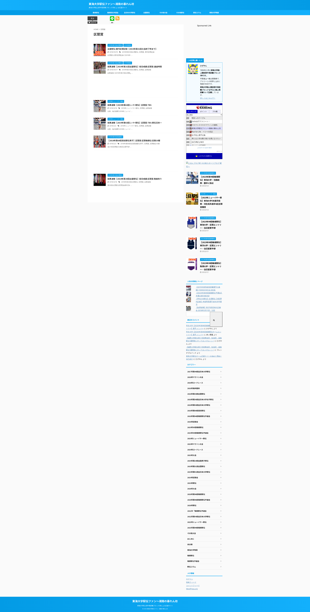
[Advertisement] (136, 87)
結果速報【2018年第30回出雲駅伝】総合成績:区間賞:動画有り (135, 178)
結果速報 (148, 70)
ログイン (189, 579)
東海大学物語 (214, 12)
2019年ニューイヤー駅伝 (130, 108)
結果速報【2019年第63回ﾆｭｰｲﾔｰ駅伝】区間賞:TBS (129, 104)
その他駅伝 (180, 12)
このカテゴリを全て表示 (204, 148)
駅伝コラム (197, 12)
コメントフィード (193, 585)
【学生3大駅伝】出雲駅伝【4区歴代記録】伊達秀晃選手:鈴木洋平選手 (209, 302)
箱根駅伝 (96, 12)
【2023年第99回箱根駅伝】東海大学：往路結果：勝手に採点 (210, 179)
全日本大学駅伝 (129, 12)
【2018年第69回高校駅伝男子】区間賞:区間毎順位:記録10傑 (134, 140)
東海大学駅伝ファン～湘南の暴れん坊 (111, 4)
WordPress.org (192, 589)
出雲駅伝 (146, 12)
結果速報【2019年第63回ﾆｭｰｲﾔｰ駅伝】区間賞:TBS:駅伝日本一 (135, 122)
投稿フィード (191, 582)
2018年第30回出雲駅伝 (129, 182)
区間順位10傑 (155, 144)
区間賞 (141, 52)
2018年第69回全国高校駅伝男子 (131, 144)
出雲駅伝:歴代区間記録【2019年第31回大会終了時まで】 (132, 48)
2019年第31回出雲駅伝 (130, 52)
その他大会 (163, 12)
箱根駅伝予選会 (112, 12)
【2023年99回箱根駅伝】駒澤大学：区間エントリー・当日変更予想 (211, 266)
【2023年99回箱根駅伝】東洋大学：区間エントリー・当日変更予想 (211, 245)
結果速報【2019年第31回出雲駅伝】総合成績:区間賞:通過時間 (135, 66)
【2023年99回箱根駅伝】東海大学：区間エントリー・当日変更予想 (211, 224)
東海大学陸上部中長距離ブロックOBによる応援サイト (155, 606)
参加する (219, 151)
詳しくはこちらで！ (207, 98)
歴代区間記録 (149, 52)
